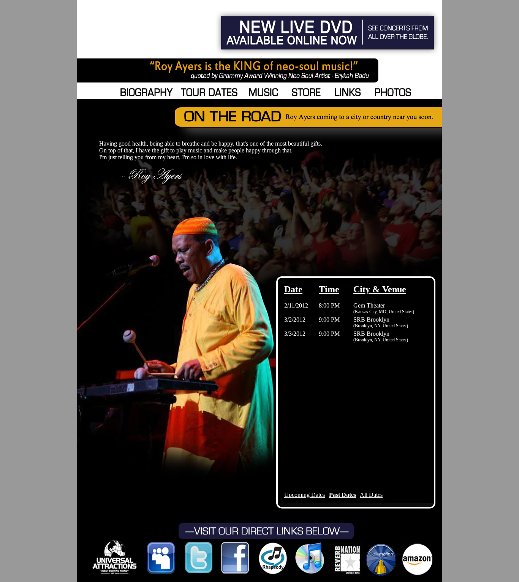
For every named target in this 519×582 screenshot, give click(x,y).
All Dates (371, 495)
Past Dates (342, 495)
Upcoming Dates (304, 495)
